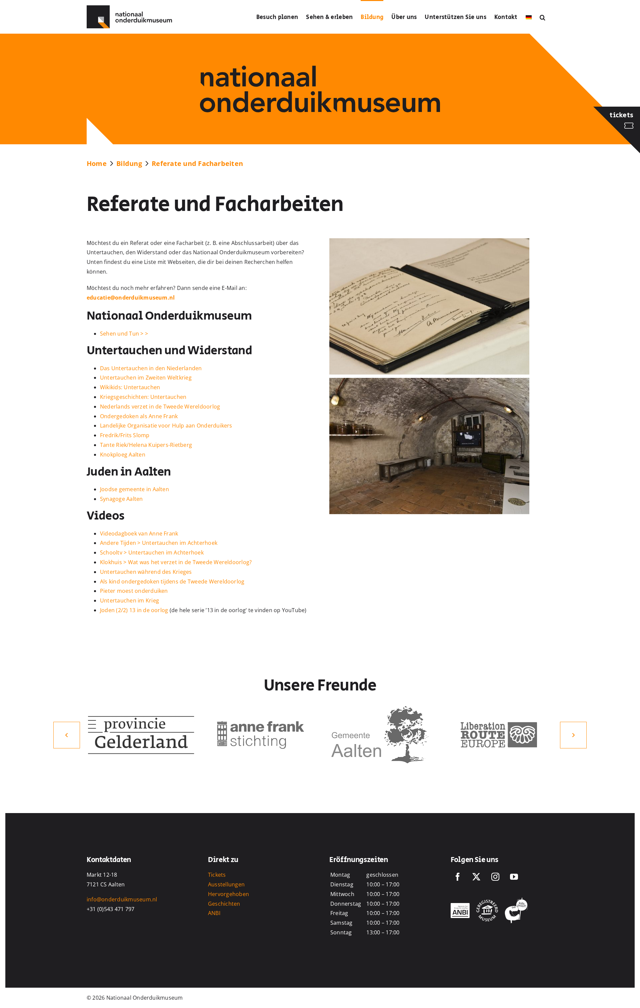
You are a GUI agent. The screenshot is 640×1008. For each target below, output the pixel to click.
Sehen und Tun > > (124, 333)
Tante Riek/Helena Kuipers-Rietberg (146, 445)
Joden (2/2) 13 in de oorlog (134, 610)
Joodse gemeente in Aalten (134, 489)
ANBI (214, 913)
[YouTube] (514, 877)
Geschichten (224, 903)
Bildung (129, 163)
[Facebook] (458, 877)
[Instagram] (495, 877)
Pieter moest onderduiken (134, 590)
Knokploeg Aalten (122, 454)
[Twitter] (476, 877)
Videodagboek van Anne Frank (139, 533)
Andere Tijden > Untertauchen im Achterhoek (158, 542)
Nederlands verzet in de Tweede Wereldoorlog (160, 406)
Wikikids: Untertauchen (130, 387)
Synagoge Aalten (121, 499)
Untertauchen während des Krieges (146, 571)
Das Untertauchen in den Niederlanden (151, 368)
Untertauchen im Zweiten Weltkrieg (146, 377)
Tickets (217, 874)
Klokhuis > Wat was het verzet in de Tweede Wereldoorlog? (176, 562)
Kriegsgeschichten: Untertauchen (143, 397)
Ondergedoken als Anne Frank (139, 416)
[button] (542, 17)
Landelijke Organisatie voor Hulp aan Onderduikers (166, 425)
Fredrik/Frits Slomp (125, 435)
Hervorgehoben (228, 894)
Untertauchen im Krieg (129, 600)
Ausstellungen (226, 884)
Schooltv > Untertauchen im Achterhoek (152, 552)
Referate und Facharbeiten (197, 163)
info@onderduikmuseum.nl (122, 899)
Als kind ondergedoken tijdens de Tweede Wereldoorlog (172, 581)
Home (97, 163)
